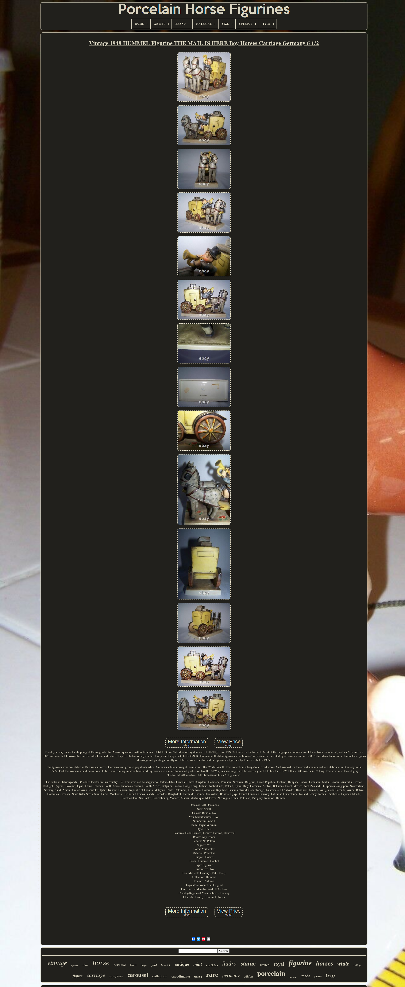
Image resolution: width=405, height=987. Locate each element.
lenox (133, 965)
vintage (57, 962)
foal (154, 965)
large (330, 976)
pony (318, 976)
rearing (198, 976)
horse (101, 963)
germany (231, 975)
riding (357, 965)
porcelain (271, 973)
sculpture (116, 976)
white (343, 964)
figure (77, 976)
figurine (300, 963)
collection (159, 976)
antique (181, 964)
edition (248, 976)
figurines (74, 965)
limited (265, 965)
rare (212, 974)
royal (279, 964)
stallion (212, 965)
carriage (96, 974)
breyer (144, 965)
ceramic (120, 965)
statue (248, 963)
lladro (229, 963)
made (305, 976)
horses (324, 963)
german (293, 977)
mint (197, 964)
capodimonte (180, 976)
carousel (137, 975)
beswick (165, 965)
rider (85, 965)
